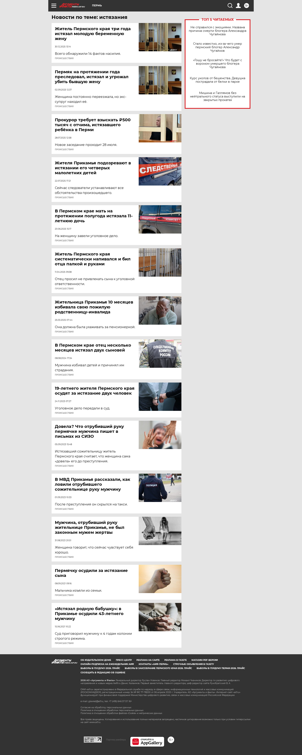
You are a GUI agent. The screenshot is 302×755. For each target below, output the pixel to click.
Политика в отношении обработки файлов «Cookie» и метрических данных (121, 713)
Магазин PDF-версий (204, 660)
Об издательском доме (96, 660)
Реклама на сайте (148, 660)
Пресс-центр (124, 660)
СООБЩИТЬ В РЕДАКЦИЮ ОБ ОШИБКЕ (103, 672)
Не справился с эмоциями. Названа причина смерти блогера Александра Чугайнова (217, 31)
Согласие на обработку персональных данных (106, 707)
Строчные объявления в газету (193, 664)
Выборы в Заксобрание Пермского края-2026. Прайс (158, 668)
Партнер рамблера (116, 739)
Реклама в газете (175, 660)
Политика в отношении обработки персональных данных (112, 710)
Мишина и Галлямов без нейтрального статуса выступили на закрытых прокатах (217, 96)
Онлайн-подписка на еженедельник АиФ (107, 664)
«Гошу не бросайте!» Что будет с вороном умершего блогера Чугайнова (217, 63)
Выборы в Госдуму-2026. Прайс (100, 668)
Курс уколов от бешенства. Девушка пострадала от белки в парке (217, 80)
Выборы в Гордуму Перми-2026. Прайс (221, 668)
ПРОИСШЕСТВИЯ (64, 58)
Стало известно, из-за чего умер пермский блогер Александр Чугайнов (217, 47)
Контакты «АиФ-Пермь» (153, 664)
